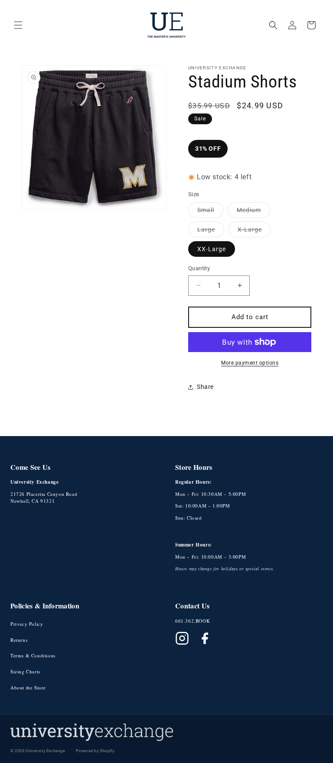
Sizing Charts (25, 671)
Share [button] (205, 386)
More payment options (249, 363)
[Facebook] (205, 638)
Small (210, 212)
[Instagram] (182, 638)
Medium (253, 212)
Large (210, 231)
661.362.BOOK (192, 621)
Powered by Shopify (95, 751)
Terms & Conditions (33, 655)
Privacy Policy (26, 624)
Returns (18, 640)
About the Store (28, 687)
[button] (18, 25)
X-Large (254, 231)
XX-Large (211, 249)
